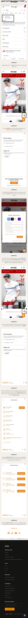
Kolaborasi (7, 595)
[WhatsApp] (25, 5)
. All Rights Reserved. (17, 614)
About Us (7, 554)
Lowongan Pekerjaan (9, 557)
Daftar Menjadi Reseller (10, 577)
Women (6, 568)
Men (6, 566)
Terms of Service (8, 597)
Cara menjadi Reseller (9, 579)
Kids (6, 570)
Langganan (10, 609)
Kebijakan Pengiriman (9, 590)
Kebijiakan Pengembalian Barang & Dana (13, 559)
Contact (6, 552)
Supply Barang (8, 593)
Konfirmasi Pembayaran (10, 588)
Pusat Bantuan (8, 586)
